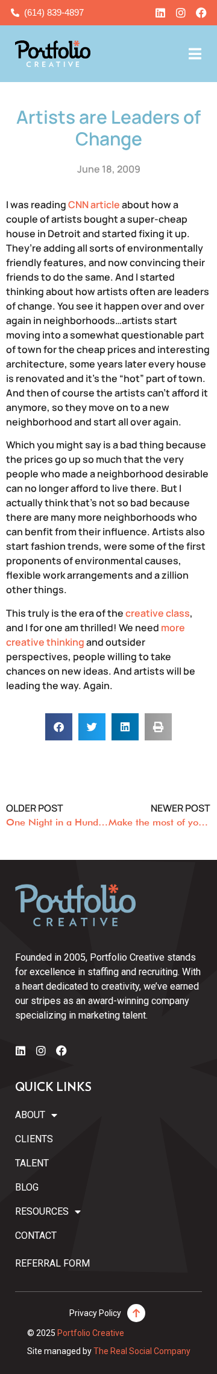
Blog (27, 1187)
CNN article (94, 204)
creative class (157, 613)
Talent (32, 1163)
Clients (34, 1139)
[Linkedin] (160, 12)
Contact (36, 1235)
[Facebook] (201, 12)
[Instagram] (180, 12)
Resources (42, 1211)
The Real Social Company (141, 1351)
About (30, 1115)
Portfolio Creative (90, 1333)
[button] (58, 726)
